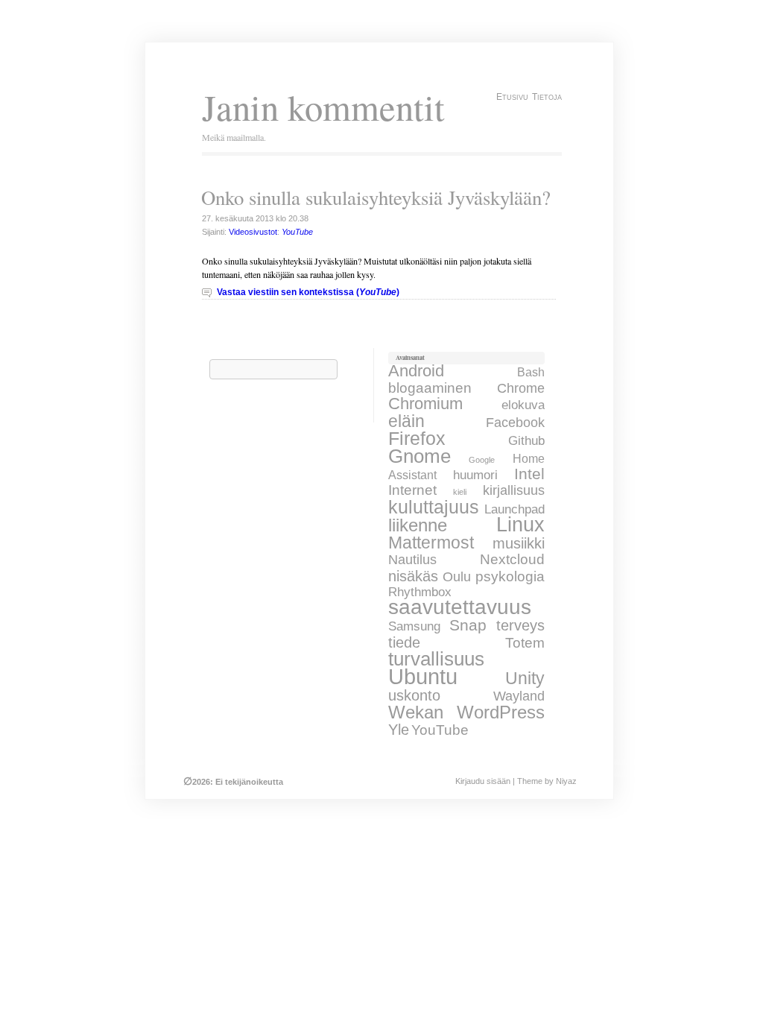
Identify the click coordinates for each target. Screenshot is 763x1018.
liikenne (417, 525)
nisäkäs (413, 576)
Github (526, 441)
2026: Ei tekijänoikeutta (233, 781)
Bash (531, 372)
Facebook (515, 422)
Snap (468, 625)
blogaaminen (430, 387)
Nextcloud (512, 559)
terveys (520, 624)
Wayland (519, 696)
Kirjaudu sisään (482, 781)
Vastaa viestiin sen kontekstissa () (308, 292)
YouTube (440, 730)
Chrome (521, 388)
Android (416, 370)
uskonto (414, 695)
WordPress (501, 712)
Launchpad (514, 509)
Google (482, 459)
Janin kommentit (323, 107)
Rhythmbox (420, 592)
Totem (525, 643)
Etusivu (512, 97)
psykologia (510, 576)
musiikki (519, 542)
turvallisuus (436, 659)
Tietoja (547, 97)
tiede (404, 642)
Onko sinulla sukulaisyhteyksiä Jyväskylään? (376, 197)
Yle (398, 729)
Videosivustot (253, 231)
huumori (475, 474)
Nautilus (412, 559)
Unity (525, 678)
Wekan (415, 712)
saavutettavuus (459, 607)
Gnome (419, 456)
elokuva (523, 404)
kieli (459, 491)
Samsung (414, 626)
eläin (406, 421)
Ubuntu (423, 676)
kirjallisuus (514, 490)
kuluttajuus (433, 506)
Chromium (425, 403)
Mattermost (431, 542)
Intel (529, 473)
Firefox (417, 438)
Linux (520, 524)
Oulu (457, 576)
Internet (412, 490)
